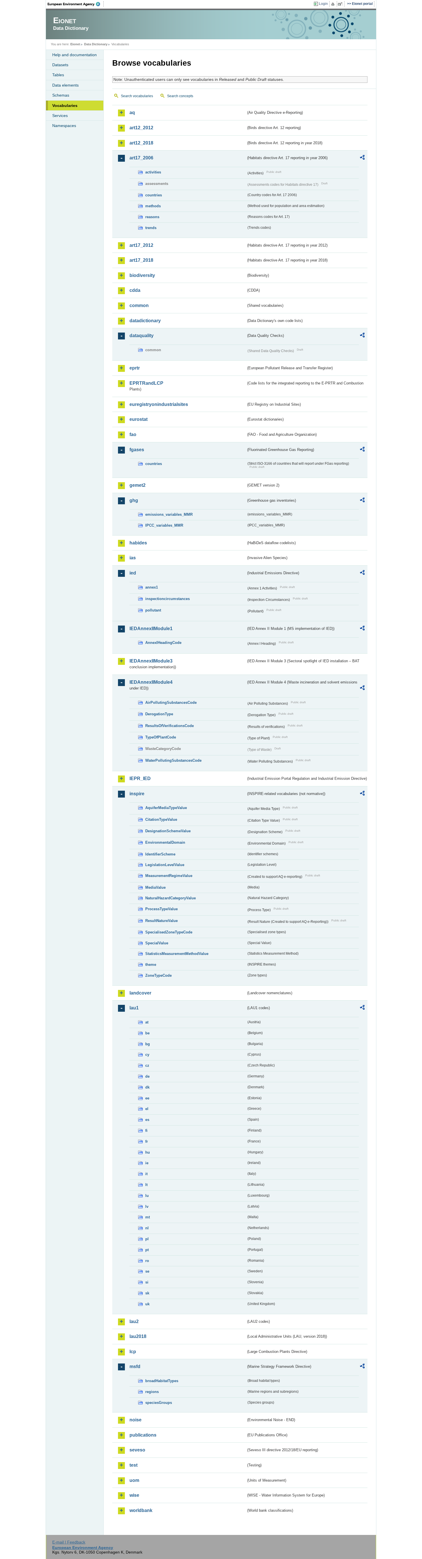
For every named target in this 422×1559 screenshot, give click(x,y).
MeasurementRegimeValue (168, 876)
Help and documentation (74, 54)
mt (147, 1217)
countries (153, 195)
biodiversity (142, 275)
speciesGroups (158, 1402)
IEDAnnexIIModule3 (151, 661)
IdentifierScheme (160, 854)
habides (138, 542)
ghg (133, 500)
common (139, 305)
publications (142, 1435)
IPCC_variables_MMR (164, 525)
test (133, 1465)
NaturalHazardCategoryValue (170, 898)
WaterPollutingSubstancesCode (173, 760)
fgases (136, 449)
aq (132, 112)
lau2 (134, 1321)
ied (132, 573)
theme (150, 964)
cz (147, 1065)
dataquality (141, 335)
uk (147, 1304)
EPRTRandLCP (146, 383)
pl (147, 1239)
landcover (140, 993)
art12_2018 (141, 142)
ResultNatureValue (161, 921)
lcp (132, 1351)
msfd (134, 1366)
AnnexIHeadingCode (163, 642)
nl (147, 1228)
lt (146, 1185)
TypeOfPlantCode (160, 737)
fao (132, 434)
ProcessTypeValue (161, 909)
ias (132, 557)
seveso (137, 1449)
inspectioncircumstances (167, 599)
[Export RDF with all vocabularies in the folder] (362, 158)
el (146, 1109)
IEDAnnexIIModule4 (151, 682)
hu (147, 1152)
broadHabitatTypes (161, 1381)
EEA (76, 4)
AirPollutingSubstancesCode (171, 702)
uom (134, 1480)
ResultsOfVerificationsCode (169, 726)
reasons (152, 217)
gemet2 (137, 485)
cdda (134, 290)
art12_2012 (141, 127)
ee (147, 1098)
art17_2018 (141, 260)
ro (147, 1261)
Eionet (75, 44)
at (146, 1022)
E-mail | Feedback (68, 1542)
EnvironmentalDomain (165, 842)
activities (153, 172)
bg (147, 1044)
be (147, 1033)
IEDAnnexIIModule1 (151, 628)
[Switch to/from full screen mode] (341, 4)
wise (134, 1495)
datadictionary (145, 320)
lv (146, 1206)
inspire (136, 793)
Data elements (65, 85)
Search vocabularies (137, 96)
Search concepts (180, 96)
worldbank (140, 1510)
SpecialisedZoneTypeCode (168, 932)
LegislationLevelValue (164, 865)
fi (146, 1130)
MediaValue (155, 887)
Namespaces (64, 125)
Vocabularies (65, 105)
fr (146, 1141)
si (146, 1282)
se (147, 1271)
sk (147, 1293)
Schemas (60, 95)
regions (152, 1392)
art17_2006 (141, 157)
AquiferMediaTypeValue (166, 808)
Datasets (60, 64)
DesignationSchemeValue (168, 831)
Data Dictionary (95, 44)
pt (147, 1250)
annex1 (151, 587)
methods (153, 206)
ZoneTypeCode (158, 975)
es (147, 1120)
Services (60, 115)
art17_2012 (141, 245)
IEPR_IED (140, 778)
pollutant (153, 610)
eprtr (134, 368)
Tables (58, 75)
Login (323, 3)
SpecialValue (156, 943)
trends (150, 228)
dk (147, 1087)
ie (146, 1163)
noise (135, 1419)
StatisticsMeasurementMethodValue (176, 954)
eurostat (138, 419)
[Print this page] (333, 4)
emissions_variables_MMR (169, 514)
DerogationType (159, 714)
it (146, 1174)
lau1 (134, 1007)
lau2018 (137, 1336)
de (147, 1076)
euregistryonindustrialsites (158, 404)
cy (147, 1054)
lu (147, 1195)
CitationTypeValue (161, 819)
